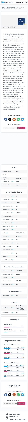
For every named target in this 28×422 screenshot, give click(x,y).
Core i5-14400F (7, 373)
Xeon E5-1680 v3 (8, 355)
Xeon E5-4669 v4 (8, 368)
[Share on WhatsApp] (18, 119)
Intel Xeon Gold (11, 7)
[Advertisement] (9, 20)
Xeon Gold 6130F (8, 352)
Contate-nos (13, 417)
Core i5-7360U (7, 350)
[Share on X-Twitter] (9, 119)
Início (3, 7)
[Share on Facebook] (5, 119)
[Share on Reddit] (14, 119)
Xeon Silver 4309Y (8, 375)
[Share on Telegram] (22, 119)
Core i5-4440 (7, 357)
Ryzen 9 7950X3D (8, 365)
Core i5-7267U (7, 347)
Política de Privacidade (17, 419)
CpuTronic (8, 2)
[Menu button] (26, 2)
